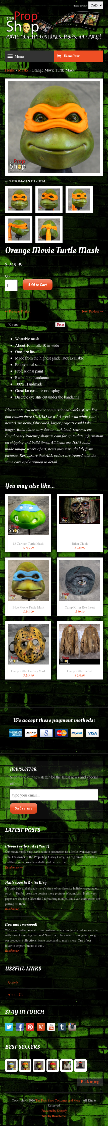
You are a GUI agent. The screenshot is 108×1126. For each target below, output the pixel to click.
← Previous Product (18, 311)
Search (13, 982)
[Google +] (41, 1027)
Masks (23, 69)
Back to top (90, 1081)
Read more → (14, 867)
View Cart (71, 56)
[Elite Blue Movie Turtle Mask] (11, 1065)
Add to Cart (37, 285)
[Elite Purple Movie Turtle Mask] (39, 1065)
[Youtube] (51, 1027)
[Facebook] (20, 1027)
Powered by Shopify (54, 1110)
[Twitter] (9, 1027)
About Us (15, 994)
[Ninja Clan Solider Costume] (80, 1065)
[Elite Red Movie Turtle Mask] (52, 1065)
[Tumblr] (62, 1027)
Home (10, 69)
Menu (19, 56)
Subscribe (23, 808)
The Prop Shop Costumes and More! (58, 1100)
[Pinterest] (30, 1027)
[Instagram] (72, 1027)
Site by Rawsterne (54, 1116)
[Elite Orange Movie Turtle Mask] (25, 1065)
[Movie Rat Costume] (66, 1065)
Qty (7, 276)
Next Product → (92, 311)
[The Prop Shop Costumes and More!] (54, 26)
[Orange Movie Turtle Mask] (19, 199)
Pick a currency (80, 5)
